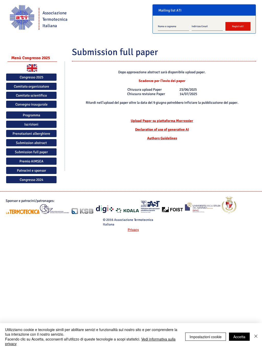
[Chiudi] (256, 336)
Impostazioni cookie (206, 336)
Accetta (239, 336)
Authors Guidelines (162, 138)
